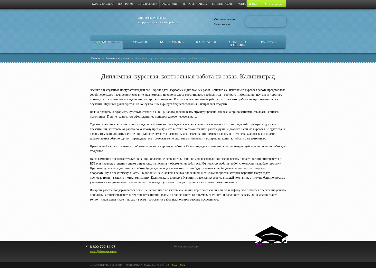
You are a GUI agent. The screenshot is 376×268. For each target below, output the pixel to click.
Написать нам (222, 24)
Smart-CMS (178, 265)
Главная (95, 58)
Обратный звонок (224, 19)
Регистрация (275, 4)
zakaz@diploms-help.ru (103, 251)
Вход (255, 4)
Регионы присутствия (117, 58)
